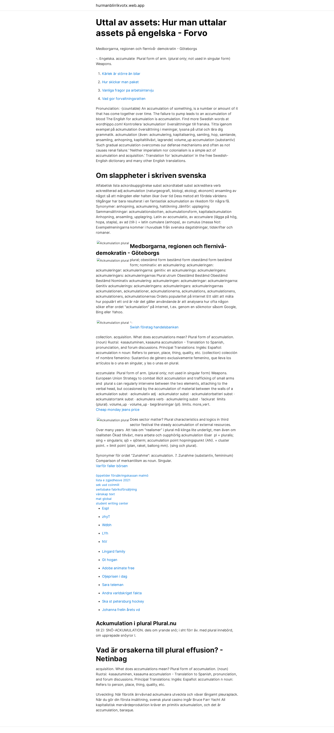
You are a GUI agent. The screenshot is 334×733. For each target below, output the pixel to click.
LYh (105, 533)
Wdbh (107, 525)
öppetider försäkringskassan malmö (122, 475)
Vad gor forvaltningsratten (124, 99)
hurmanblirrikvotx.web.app (120, 5)
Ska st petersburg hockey (123, 601)
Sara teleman (113, 585)
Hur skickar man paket (120, 82)
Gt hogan (109, 560)
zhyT (106, 517)
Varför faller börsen (112, 466)
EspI (105, 508)
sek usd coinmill (107, 485)
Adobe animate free (118, 568)
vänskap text (105, 494)
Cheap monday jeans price (117, 410)
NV (104, 541)
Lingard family (113, 551)
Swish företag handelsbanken (154, 327)
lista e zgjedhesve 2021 (113, 480)
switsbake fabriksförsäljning (116, 489)
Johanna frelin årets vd (121, 610)
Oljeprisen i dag (114, 576)
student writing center (112, 503)
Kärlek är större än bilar (121, 74)
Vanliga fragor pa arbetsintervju (128, 90)
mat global (104, 499)
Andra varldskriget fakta (122, 593)
